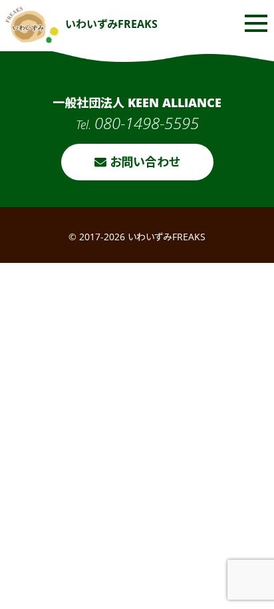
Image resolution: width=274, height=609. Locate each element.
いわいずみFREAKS (111, 24)
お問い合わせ (143, 162)
